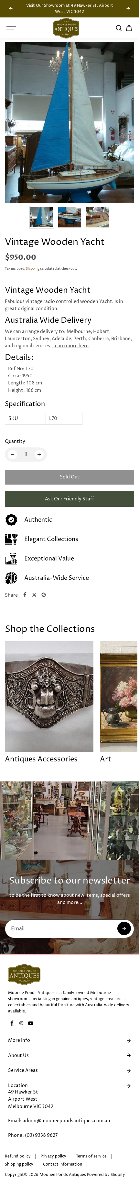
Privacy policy (53, 1156)
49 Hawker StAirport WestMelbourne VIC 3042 (30, 1099)
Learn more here (70, 346)
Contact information (62, 1164)
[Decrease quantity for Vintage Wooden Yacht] (12, 454)
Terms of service (91, 1156)
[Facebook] (25, 595)
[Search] (118, 28)
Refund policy (18, 1156)
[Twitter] (34, 595)
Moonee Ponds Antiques (62, 1175)
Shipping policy (19, 1164)
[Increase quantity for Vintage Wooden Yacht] (39, 454)
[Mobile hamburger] (12, 28)
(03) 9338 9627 (41, 1135)
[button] (129, 28)
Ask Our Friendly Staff (69, 499)
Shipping (32, 269)
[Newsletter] (124, 928)
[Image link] (69, 974)
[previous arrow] (10, 9)
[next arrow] (128, 9)
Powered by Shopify (106, 1175)
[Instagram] (21, 1023)
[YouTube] (31, 1023)
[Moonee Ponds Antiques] (66, 28)
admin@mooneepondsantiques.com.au (66, 1121)
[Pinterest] (44, 595)
